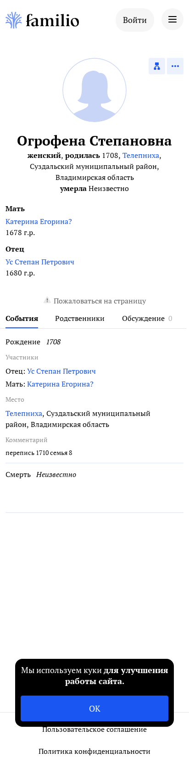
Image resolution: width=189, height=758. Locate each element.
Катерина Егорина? (39, 221)
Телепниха (140, 155)
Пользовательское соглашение (94, 729)
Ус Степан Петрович (40, 262)
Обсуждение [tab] (143, 318)
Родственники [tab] (80, 318)
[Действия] (175, 66)
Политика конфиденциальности (94, 751)
